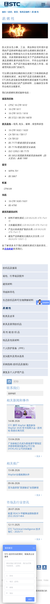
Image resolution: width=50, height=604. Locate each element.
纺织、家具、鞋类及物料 (19, 12)
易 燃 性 (35, 12)
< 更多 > (38, 456)
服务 (4, 12)
